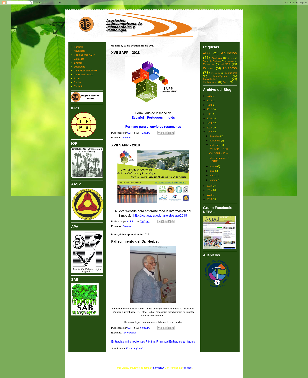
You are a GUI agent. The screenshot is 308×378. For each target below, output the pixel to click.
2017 (209, 132)
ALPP (207, 53)
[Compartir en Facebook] (169, 133)
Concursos (208, 64)
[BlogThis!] (162, 133)
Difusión (208, 68)
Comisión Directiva (83, 74)
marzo (213, 175)
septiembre (216, 145)
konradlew (158, 367)
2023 (209, 105)
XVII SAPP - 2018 (125, 53)
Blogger (188, 367)
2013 (209, 199)
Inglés (170, 117)
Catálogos (79, 59)
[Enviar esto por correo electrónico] (159, 133)
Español (138, 117)
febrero (213, 180)
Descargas (79, 66)
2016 (209, 185)
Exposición (215, 73)
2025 (209, 96)
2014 (209, 194)
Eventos (126, 137)
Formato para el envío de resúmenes (153, 126)
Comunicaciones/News (85, 70)
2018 (209, 127)
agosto (213, 166)
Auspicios (217, 58)
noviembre (215, 140)
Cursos (225, 64)
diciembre (215, 136)
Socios (77, 82)
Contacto (78, 86)
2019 (209, 123)
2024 (209, 100)
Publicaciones (210, 82)
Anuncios (229, 53)
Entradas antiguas (182, 341)
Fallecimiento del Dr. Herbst (135, 241)
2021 (209, 114)
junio (212, 171)
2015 (209, 190)
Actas (77, 78)
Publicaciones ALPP (84, 54)
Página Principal (157, 341)
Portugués (155, 117)
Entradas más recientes (128, 341)
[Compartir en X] (166, 133)
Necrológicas (129, 332)
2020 (209, 118)
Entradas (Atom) (134, 348)
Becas (230, 58)
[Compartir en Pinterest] (172, 133)
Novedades (80, 51)
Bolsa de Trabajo (212, 61)
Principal (78, 47)
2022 (209, 109)
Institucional (230, 73)
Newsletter (210, 79)
